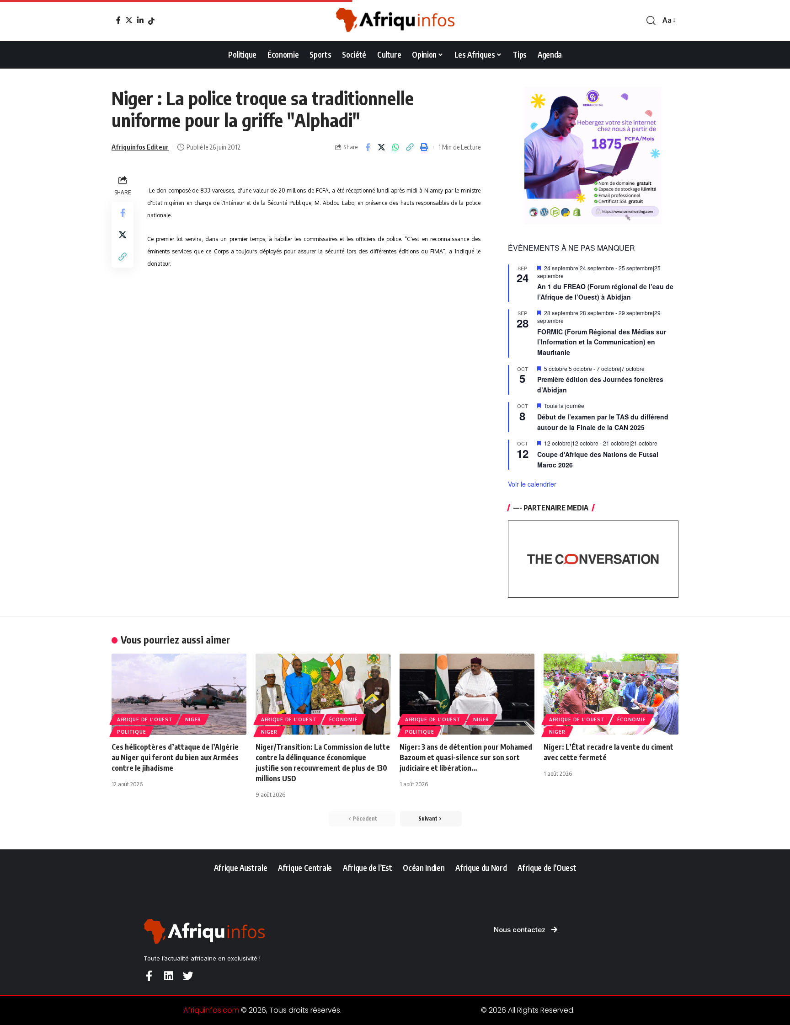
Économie (343, 719)
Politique (131, 732)
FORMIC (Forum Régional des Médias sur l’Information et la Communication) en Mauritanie (601, 342)
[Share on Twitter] (381, 147)
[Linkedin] (168, 976)
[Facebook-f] (149, 976)
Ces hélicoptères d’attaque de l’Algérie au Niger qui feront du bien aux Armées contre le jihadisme (175, 757)
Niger (193, 719)
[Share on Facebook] (367, 147)
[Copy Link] (410, 147)
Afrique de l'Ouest (145, 719)
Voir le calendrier (532, 483)
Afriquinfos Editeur (140, 147)
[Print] (424, 147)
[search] (651, 20)
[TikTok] (151, 21)
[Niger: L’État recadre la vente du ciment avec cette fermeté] (611, 694)
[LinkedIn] (140, 20)
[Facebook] (118, 20)
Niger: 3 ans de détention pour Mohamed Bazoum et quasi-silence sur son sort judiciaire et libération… (466, 757)
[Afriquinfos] (395, 20)
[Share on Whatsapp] (396, 147)
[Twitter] (129, 20)
